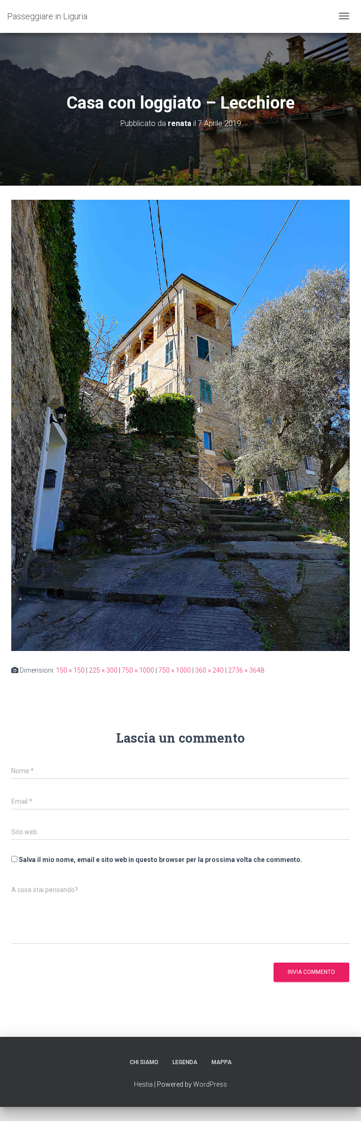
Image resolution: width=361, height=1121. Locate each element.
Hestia (143, 1084)
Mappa (222, 1062)
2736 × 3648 (246, 670)
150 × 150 (70, 670)
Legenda (185, 1062)
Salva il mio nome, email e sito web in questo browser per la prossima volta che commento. (160, 859)
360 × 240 (209, 670)
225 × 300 (103, 670)
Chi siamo (144, 1062)
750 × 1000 (138, 670)
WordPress (210, 1084)
